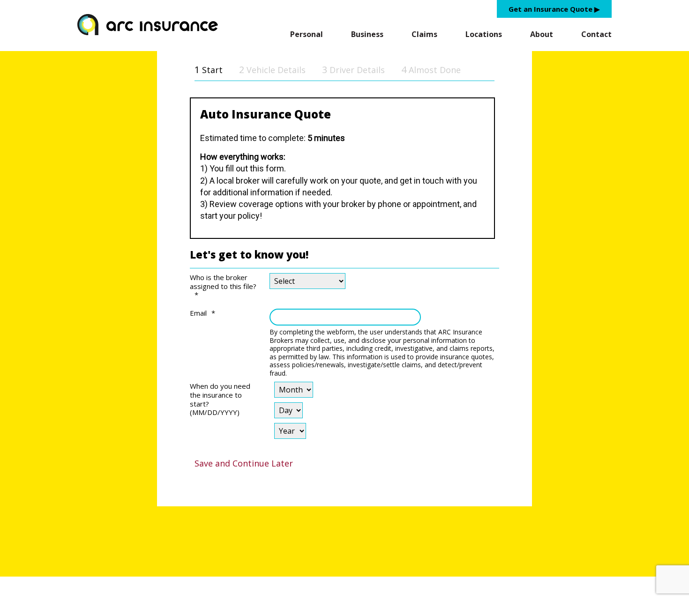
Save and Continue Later (244, 463)
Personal (306, 34)
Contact (596, 34)
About (541, 34)
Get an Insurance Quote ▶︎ (554, 9)
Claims (424, 34)
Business (367, 34)
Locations (483, 34)
